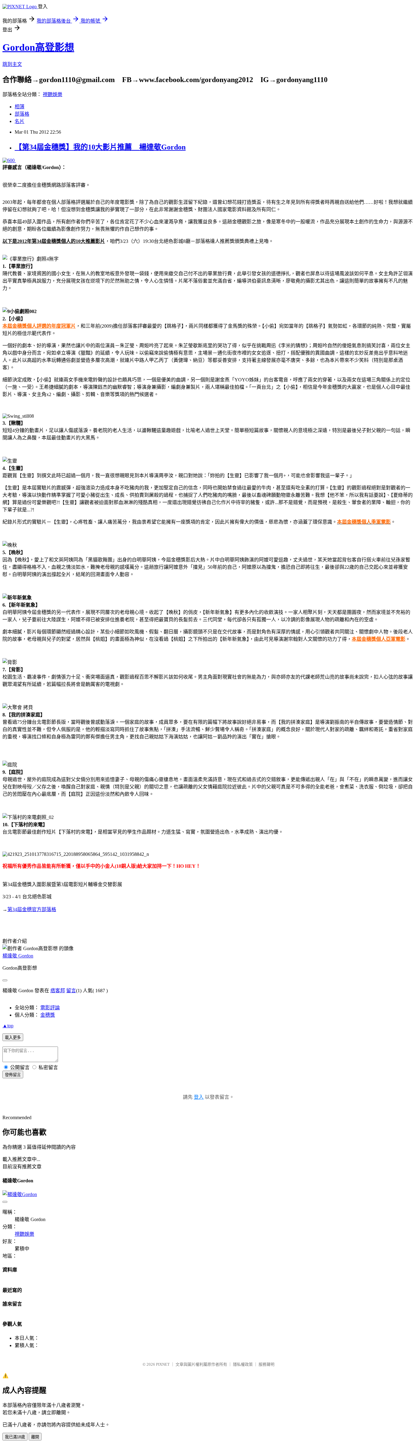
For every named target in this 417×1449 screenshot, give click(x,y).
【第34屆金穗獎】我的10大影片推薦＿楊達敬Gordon (100, 147)
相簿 (19, 106)
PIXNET (163, 1364)
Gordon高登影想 (38, 47)
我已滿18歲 (15, 1437)
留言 (71, 990)
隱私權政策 (243, 1364)
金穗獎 (47, 1015)
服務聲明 (266, 1364)
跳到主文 (12, 64)
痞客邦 (57, 990)
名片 (19, 121)
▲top (7, 1025)
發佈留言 (13, 1074)
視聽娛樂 (52, 94)
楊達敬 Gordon (17, 955)
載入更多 (13, 1037)
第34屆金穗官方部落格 (31, 909)
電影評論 (50, 1007)
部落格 (22, 114)
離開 (35, 1437)
